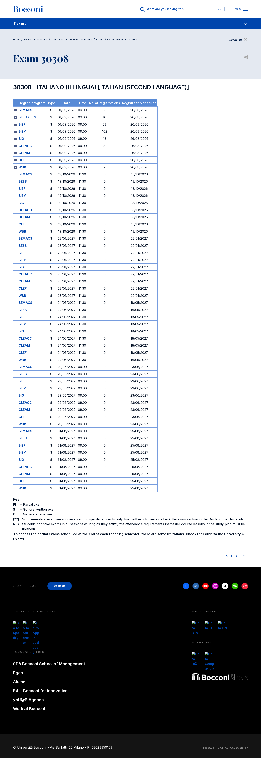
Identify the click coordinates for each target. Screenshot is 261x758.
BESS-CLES (27, 117)
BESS (23, 181)
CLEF (23, 160)
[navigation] (130, 23)
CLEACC (25, 146)
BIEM (22, 131)
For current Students (36, 39)
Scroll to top (233, 556)
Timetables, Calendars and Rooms (72, 39)
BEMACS (25, 110)
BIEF (22, 124)
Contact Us (235, 39)
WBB (22, 167)
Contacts (59, 585)
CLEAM (24, 153)
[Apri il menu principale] (245, 9)
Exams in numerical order (122, 39)
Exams (100, 39)
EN (219, 8)
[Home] (28, 9)
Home (16, 39)
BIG (21, 139)
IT (229, 8)
